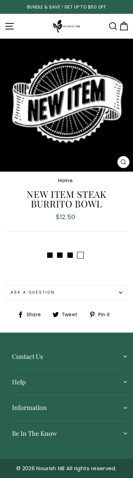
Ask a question (33, 292)
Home (65, 180)
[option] (66, 7)
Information (29, 407)
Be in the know (34, 433)
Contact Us (27, 356)
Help (19, 382)
